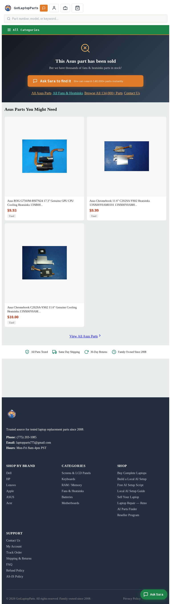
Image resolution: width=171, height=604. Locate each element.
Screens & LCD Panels (76, 473)
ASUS (10, 497)
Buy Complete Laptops (131, 473)
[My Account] (54, 8)
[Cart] (77, 8)
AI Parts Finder (127, 509)
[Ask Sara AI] (44, 8)
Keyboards (68, 479)
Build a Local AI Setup (132, 479)
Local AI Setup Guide (131, 491)
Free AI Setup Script (130, 485)
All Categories (26, 30)
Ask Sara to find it (81, 81)
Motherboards (70, 503)
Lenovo (11, 485)
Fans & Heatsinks (73, 491)
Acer (9, 503)
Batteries (67, 497)
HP (8, 479)
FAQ (9, 564)
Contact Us (132, 93)
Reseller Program (128, 515)
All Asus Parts (41, 93)
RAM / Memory (72, 485)
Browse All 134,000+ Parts (103, 93)
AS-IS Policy (14, 576)
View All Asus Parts (83, 336)
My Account (14, 546)
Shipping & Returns (18, 558)
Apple (10, 491)
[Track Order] (65, 8)
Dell (9, 473)
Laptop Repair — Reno (132, 503)
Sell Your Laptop (128, 497)
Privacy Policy (132, 598)
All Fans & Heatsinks (68, 93)
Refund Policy (15, 570)
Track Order (14, 552)
